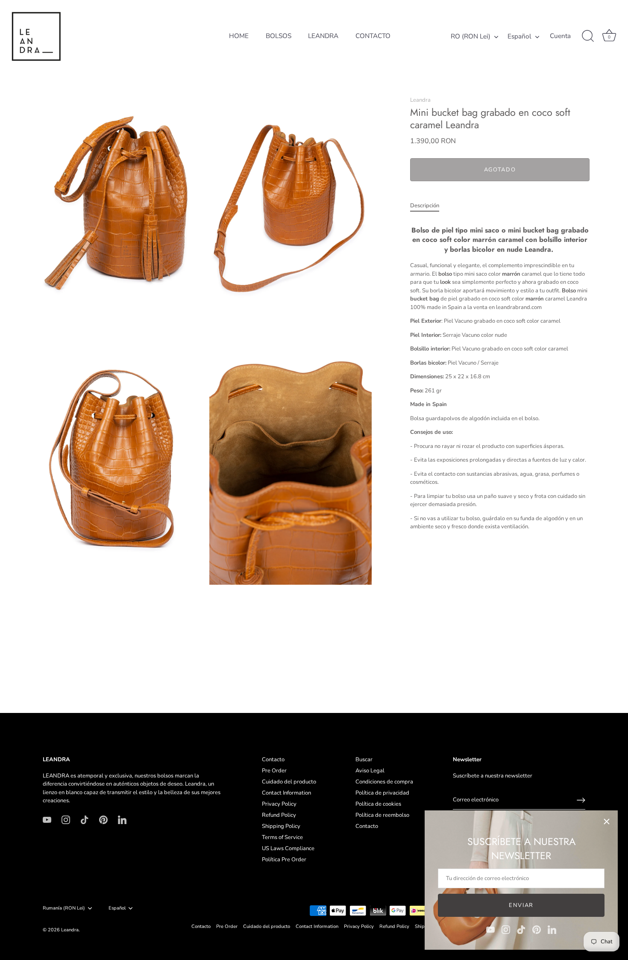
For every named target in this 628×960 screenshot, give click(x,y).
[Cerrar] (606, 821)
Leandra (420, 100)
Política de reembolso (382, 815)
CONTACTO (372, 36)
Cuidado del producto (289, 782)
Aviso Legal (369, 770)
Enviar (521, 905)
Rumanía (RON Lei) (64, 908)
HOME (239, 36)
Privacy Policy (279, 804)
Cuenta (560, 36)
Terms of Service (282, 837)
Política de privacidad (382, 793)
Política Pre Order (284, 859)
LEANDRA (323, 36)
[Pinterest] (536, 929)
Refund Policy (279, 815)
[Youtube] (490, 929)
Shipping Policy (281, 826)
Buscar (364, 759)
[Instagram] (506, 929)
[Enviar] (581, 800)
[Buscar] (587, 36)
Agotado (500, 170)
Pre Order (274, 770)
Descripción (424, 205)
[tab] (429, 206)
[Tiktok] (521, 929)
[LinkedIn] (552, 929)
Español (519, 36)
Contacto (273, 759)
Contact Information (286, 793)
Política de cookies (378, 804)
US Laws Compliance (288, 848)
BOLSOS (278, 36)
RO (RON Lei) (470, 36)
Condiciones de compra (384, 782)
